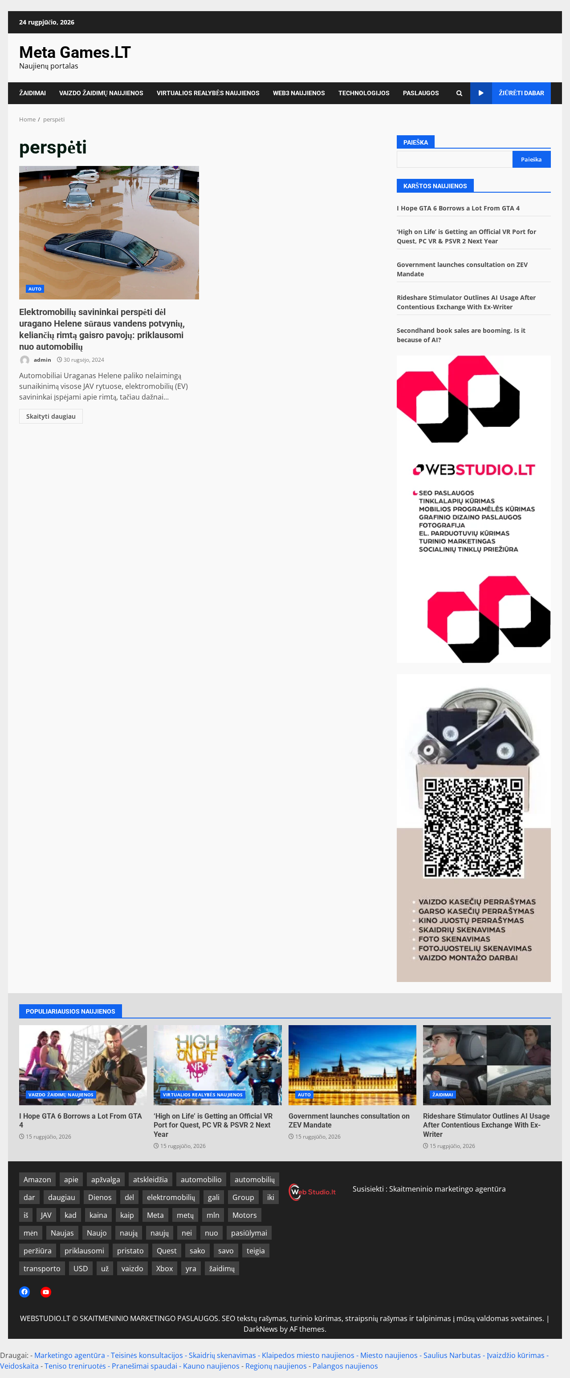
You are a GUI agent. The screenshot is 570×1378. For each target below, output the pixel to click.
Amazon (37, 1179)
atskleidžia (150, 1179)
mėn (31, 1233)
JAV (46, 1215)
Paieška (415, 142)
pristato (130, 1251)
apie (71, 1179)
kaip (127, 1215)
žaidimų (222, 1268)
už (105, 1268)
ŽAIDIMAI (32, 93)
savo (226, 1251)
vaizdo (132, 1268)
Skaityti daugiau (51, 416)
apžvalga (105, 1179)
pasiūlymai (249, 1233)
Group (243, 1197)
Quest (167, 1251)
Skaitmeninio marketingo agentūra (447, 1189)
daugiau (61, 1197)
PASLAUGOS (421, 93)
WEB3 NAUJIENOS (299, 93)
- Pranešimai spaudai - (145, 1366)
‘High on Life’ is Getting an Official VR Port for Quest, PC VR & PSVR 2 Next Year (217, 1065)
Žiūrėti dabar (521, 93)
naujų (160, 1233)
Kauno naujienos (211, 1366)
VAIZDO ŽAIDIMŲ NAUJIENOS (101, 93)
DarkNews (261, 1329)
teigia (256, 1251)
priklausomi (84, 1251)
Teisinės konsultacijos (147, 1355)
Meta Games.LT (75, 52)
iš (26, 1215)
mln (213, 1215)
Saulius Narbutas (452, 1355)
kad (71, 1215)
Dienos (100, 1197)
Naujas (62, 1233)
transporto (42, 1268)
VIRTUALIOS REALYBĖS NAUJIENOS (208, 93)
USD (80, 1268)
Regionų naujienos (276, 1366)
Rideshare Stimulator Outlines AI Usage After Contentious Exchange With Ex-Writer (487, 1065)
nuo (211, 1233)
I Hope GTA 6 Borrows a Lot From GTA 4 (458, 208)
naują (129, 1233)
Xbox (164, 1268)
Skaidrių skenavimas (222, 1355)
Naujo (97, 1233)
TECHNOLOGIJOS (364, 93)
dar (29, 1197)
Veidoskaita (19, 1366)
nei (187, 1233)
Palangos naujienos (345, 1366)
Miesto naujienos (389, 1355)
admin (42, 360)
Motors (244, 1215)
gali (214, 1197)
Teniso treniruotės (75, 1366)
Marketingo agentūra (69, 1355)
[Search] (459, 93)
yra (191, 1268)
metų (185, 1215)
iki (270, 1197)
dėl (129, 1197)
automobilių (255, 1179)
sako (197, 1251)
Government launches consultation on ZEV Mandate (352, 1065)
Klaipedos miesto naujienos (308, 1355)
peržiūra (38, 1251)
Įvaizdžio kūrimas (516, 1355)
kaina (98, 1215)
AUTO (34, 289)
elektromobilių (171, 1197)
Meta (155, 1215)
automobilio (201, 1179)
